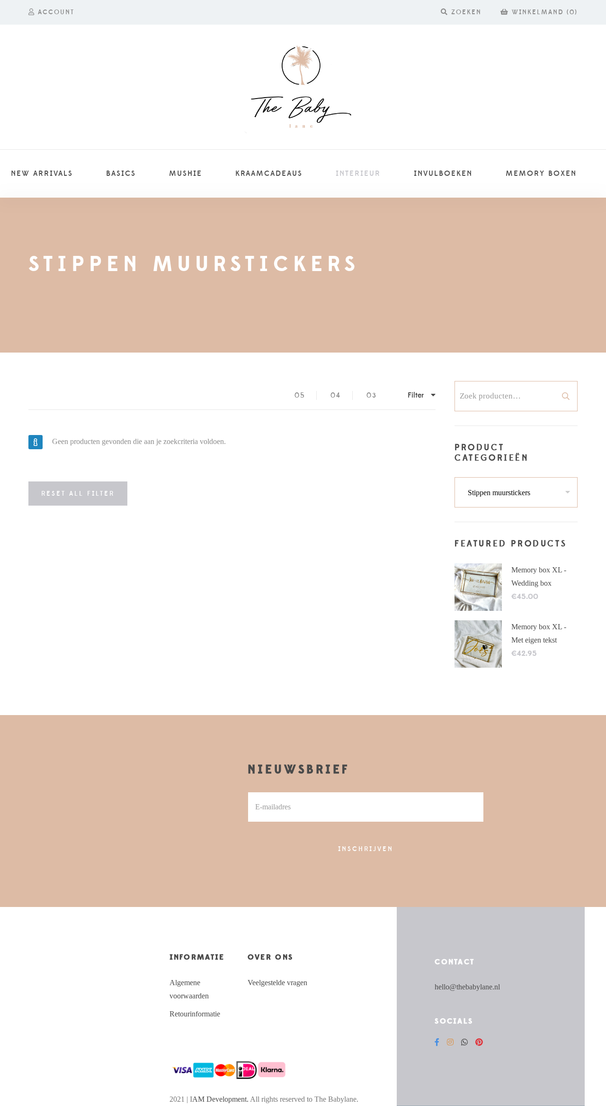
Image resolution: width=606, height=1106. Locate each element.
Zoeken (566, 396)
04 (335, 395)
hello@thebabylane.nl (467, 987)
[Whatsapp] (464, 1042)
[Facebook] (437, 1042)
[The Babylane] (303, 87)
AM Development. (220, 1099)
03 (371, 395)
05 (299, 395)
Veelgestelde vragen (277, 983)
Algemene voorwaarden (189, 989)
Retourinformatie (194, 1014)
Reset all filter (78, 494)
